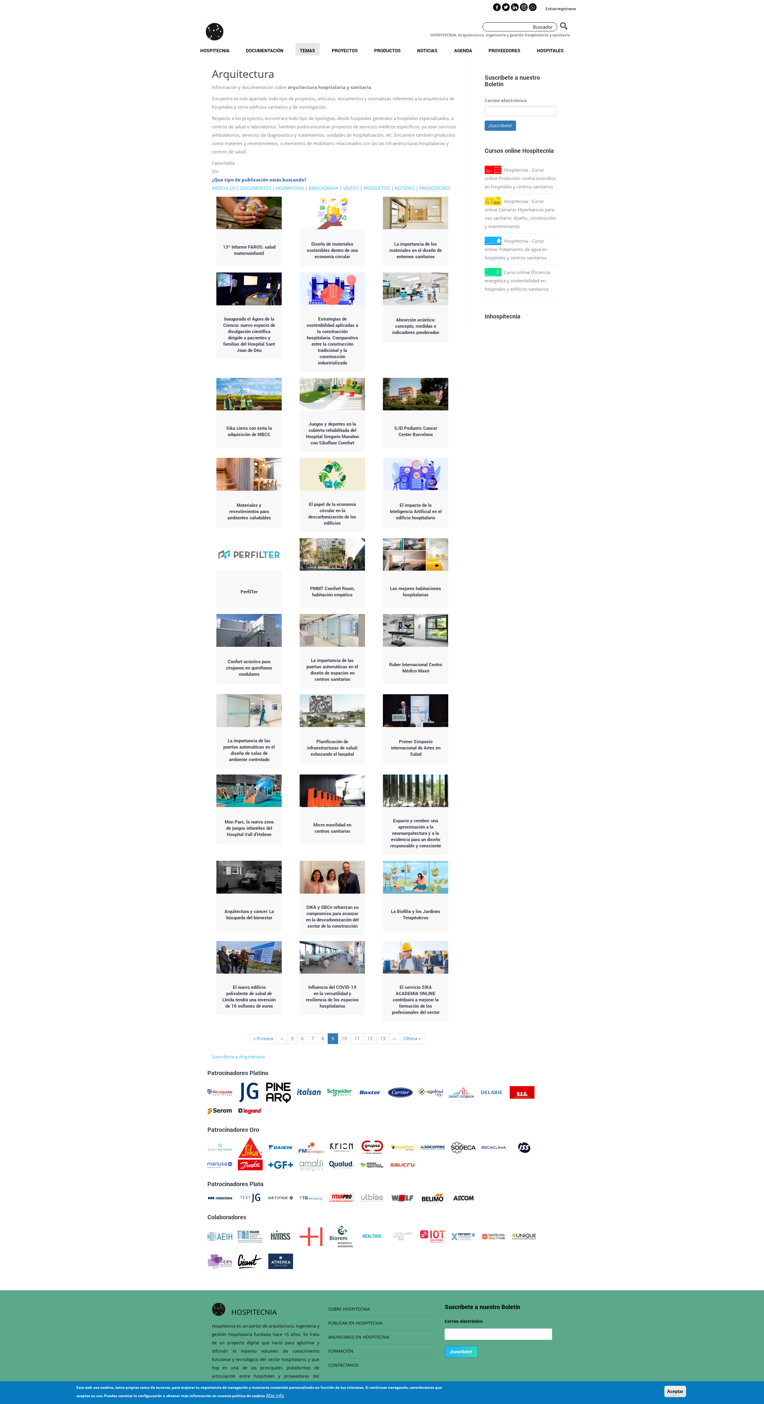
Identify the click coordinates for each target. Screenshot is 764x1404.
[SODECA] (463, 1147)
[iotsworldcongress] (432, 1236)
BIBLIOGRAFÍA (323, 188)
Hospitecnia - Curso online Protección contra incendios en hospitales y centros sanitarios (520, 178)
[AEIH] (219, 1236)
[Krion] (341, 1147)
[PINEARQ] (278, 1092)
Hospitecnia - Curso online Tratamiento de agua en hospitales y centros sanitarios (516, 249)
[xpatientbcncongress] (463, 1236)
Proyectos (345, 50)
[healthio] (371, 1236)
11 (359, 1038)
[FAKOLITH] (372, 1164)
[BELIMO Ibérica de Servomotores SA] (432, 1197)
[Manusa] (219, 1164)
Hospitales (550, 50)
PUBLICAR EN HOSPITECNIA (355, 1323)
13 (384, 1038)
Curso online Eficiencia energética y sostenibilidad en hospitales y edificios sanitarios (517, 280)
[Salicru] (402, 1164)
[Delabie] (491, 1092)
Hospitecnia (214, 50)
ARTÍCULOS (223, 188)
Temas (307, 50)
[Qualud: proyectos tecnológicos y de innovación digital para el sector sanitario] (341, 1164)
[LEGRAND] (250, 1111)
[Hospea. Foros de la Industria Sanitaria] (311, 1236)
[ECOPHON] (402, 1147)
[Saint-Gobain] (461, 1092)
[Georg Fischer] (280, 1164)
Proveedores (504, 50)
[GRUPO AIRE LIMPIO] (219, 1147)
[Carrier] (400, 1092)
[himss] (280, 1236)
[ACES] (219, 1261)
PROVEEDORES (434, 188)
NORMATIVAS (290, 188)
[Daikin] (280, 1147)
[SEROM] (219, 1111)
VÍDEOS (351, 188)
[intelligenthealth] (402, 1236)
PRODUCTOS (376, 188)
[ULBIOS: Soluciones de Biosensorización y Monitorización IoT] (372, 1197)
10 (346, 1038)
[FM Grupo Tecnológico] (311, 1147)
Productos (387, 50)
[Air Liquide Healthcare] (219, 1092)
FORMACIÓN (340, 1351)
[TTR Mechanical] (311, 1197)
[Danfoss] (250, 1164)
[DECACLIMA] (493, 1147)
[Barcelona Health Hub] (493, 1236)
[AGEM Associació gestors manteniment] (250, 1236)
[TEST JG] (250, 1197)
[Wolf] (402, 1197)
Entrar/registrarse (561, 8)
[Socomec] (432, 1147)
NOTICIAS (405, 188)
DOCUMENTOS (255, 188)
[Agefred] (430, 1092)
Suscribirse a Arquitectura (238, 1057)
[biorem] (341, 1236)
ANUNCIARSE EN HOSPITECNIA (358, 1337)
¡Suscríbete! (500, 125)
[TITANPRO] (341, 1197)
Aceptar (675, 1391)
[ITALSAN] (309, 1092)
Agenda (463, 50)
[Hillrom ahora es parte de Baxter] (370, 1092)
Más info (275, 1395)
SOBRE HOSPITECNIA (349, 1309)
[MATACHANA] (219, 1197)
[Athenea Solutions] (280, 1261)
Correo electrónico (506, 100)
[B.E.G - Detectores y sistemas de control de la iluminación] (522, 1092)
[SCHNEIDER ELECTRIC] (339, 1092)
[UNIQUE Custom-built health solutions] (524, 1236)
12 (372, 1038)
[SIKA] (250, 1147)
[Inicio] (215, 32)
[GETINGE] (280, 1197)
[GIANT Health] (250, 1261)
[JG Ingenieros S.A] (249, 1092)
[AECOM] (463, 1197)
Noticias (427, 50)
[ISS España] (524, 1147)
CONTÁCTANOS (343, 1365)
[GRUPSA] (372, 1147)
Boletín (494, 84)
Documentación (265, 50)
